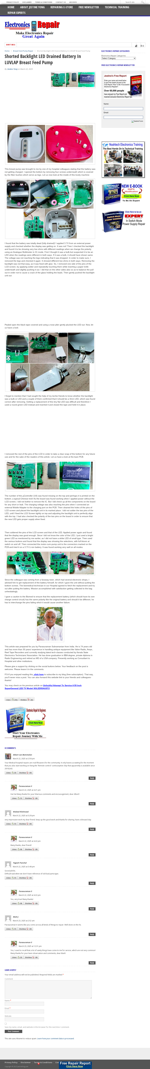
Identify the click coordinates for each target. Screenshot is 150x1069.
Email (8, 1008)
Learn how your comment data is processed (55, 1038)
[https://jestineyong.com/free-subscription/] (75, 1065)
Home (11, 7)
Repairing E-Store (62, 7)
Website (8, 1016)
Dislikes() (27, 700)
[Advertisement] (29, 299)
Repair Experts (16, 13)
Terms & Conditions (43, 2)
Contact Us (61, 2)
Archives (73, 2)
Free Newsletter (89, 7)
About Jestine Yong (32, 7)
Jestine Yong (12, 69)
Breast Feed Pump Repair (23, 51)
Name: (106, 104)
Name (8, 1000)
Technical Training (117, 7)
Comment (9, 979)
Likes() (11, 700)
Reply (92, 778)
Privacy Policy (12, 2)
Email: (106, 113)
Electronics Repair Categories (113, 55)
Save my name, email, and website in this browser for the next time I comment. (37, 1027)
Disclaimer (26, 2)
